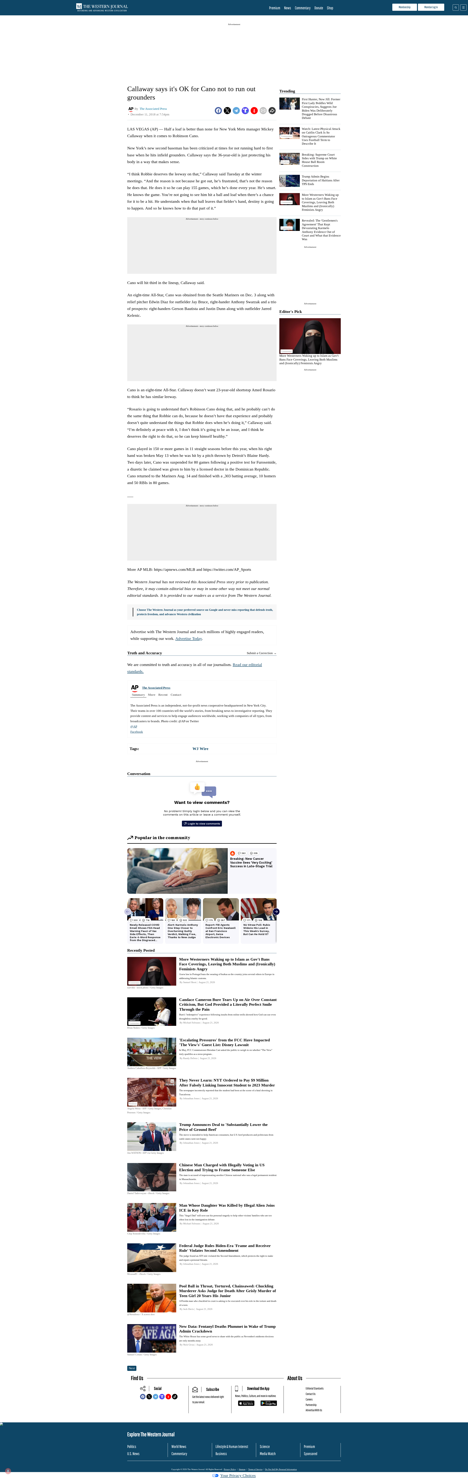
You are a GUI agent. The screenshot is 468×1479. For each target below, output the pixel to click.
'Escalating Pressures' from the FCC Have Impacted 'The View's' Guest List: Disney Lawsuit (224, 1042)
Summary (138, 694)
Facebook (136, 732)
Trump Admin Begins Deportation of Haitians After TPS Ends (321, 180)
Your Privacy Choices (238, 1475)
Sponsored (310, 1453)
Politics (131, 1446)
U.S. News (133, 1453)
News (287, 7)
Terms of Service (255, 1469)
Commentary (303, 7)
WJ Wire (200, 748)
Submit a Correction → (262, 653)
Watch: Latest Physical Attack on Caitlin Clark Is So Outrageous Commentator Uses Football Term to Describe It (321, 136)
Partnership (311, 1404)
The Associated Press (156, 688)
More (151, 694)
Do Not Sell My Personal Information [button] (281, 1469)
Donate (318, 7)
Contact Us (311, 1394)
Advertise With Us (314, 1410)
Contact (176, 694)
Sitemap (242, 1469)
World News (178, 1446)
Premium (274, 7)
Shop (330, 7)
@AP (133, 726)
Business (221, 1453)
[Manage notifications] (8, 1471)
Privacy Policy (230, 1469)
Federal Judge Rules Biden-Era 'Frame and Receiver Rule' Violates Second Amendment (225, 1248)
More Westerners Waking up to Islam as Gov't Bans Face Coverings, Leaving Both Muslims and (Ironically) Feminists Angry (320, 202)
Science (265, 1446)
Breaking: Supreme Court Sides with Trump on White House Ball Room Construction (319, 160)
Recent (163, 694)
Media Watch (268, 1453)
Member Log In (431, 7)
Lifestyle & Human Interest (232, 1446)
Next (132, 1368)
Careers (309, 1399)
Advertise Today (188, 638)
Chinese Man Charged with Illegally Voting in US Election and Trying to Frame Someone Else (222, 1167)
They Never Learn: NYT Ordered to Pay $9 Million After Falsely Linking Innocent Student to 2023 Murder (227, 1082)
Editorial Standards (315, 1388)
